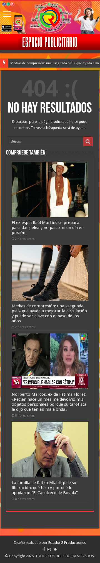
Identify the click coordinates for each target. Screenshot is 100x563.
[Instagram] (49, 549)
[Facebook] (44, 549)
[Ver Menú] (6, 14)
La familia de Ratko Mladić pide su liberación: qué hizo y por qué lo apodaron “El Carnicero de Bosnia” (45, 487)
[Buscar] (88, 141)
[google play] (55, 549)
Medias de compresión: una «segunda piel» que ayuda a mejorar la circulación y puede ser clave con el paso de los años (49, 313)
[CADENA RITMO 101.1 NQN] (50, 17)
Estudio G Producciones (67, 542)
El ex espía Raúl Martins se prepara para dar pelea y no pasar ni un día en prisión (48, 227)
